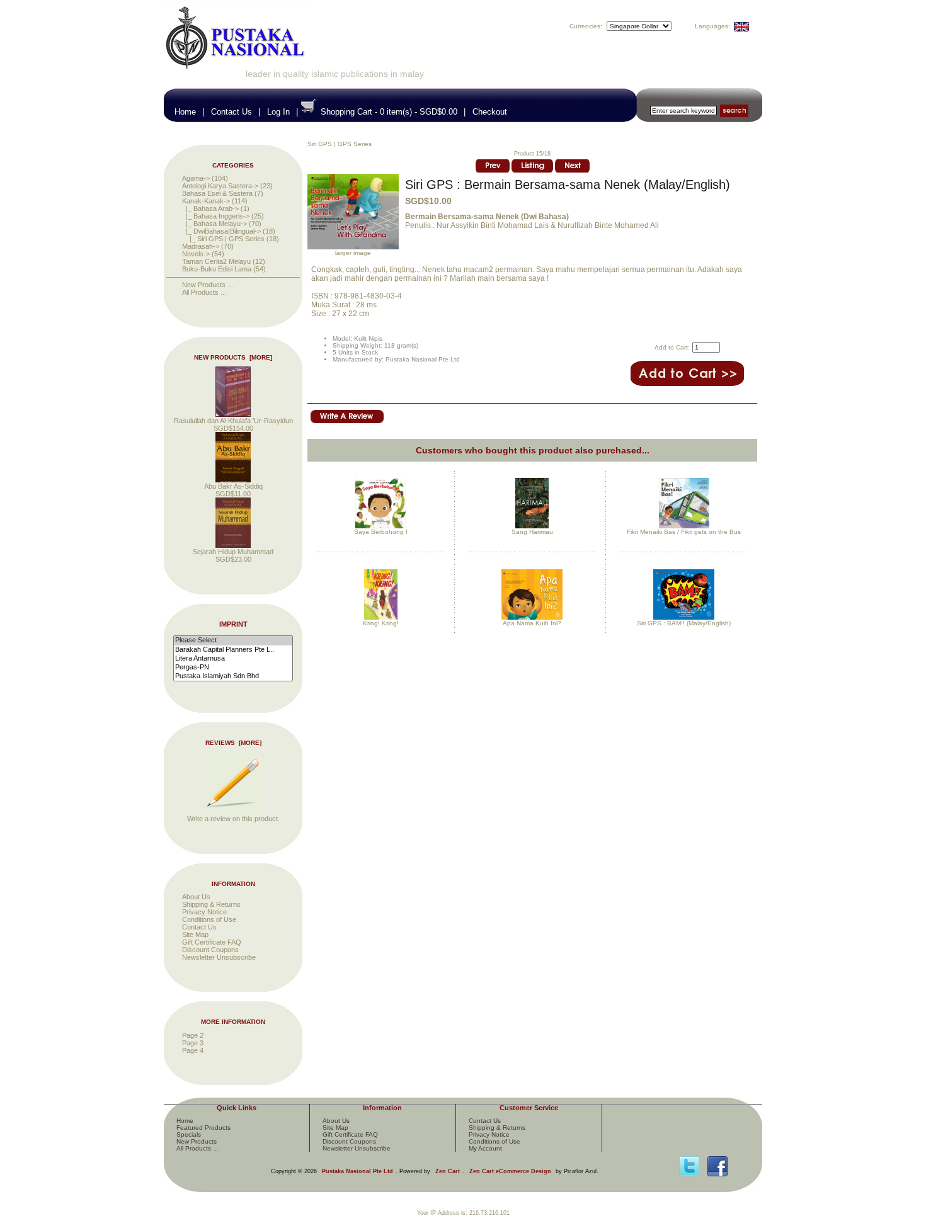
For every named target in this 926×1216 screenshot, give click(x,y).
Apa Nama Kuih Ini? (532, 623)
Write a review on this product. (233, 818)
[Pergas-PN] (233, 667)
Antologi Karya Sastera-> (220, 186)
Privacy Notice (204, 912)
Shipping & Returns (211, 904)
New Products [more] (233, 357)
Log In (278, 111)
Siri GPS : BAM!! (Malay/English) (684, 623)
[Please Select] (233, 640)
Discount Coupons (210, 949)
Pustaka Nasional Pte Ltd (357, 1171)
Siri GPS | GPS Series (339, 143)
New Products (196, 1141)
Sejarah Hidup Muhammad (233, 551)
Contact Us (231, 111)
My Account (485, 1148)
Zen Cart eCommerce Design (510, 1171)
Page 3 (192, 1043)
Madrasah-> (200, 246)
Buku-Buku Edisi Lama (216, 269)
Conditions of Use (209, 919)
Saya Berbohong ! (381, 531)
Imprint (233, 624)
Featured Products (203, 1127)
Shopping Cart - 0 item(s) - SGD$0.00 (389, 111)
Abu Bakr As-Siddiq (233, 486)
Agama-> (196, 178)
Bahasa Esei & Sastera (217, 193)
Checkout (489, 111)
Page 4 (192, 1050)
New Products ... (207, 284)
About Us (196, 897)
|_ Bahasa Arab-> (210, 208)
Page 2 (192, 1035)
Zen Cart (447, 1171)
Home (185, 111)
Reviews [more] (233, 742)
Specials (188, 1134)
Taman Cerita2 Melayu (216, 261)
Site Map (195, 934)
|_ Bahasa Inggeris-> (215, 216)
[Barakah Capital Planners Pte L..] (233, 649)
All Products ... (204, 292)
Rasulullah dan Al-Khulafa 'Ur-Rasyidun (233, 420)
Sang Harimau (532, 531)
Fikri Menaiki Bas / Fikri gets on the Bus (684, 531)
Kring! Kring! (381, 623)
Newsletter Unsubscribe (219, 957)
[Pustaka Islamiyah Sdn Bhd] (233, 676)
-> (206, 201)
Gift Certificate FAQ (211, 942)
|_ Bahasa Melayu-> (214, 223)
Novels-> (196, 254)
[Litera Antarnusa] (233, 658)
